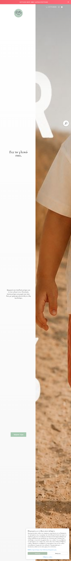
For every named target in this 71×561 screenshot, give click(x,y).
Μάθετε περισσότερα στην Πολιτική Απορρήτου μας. (42, 550)
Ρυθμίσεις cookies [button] (47, 557)
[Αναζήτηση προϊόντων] (66, 123)
